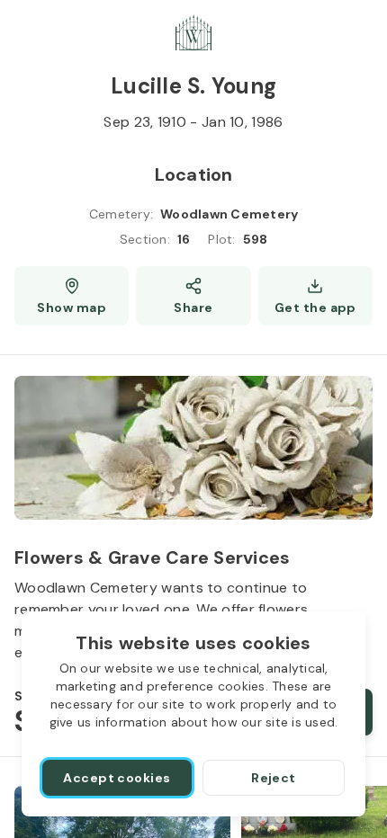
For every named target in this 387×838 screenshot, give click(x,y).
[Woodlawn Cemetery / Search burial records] (194, 32)
